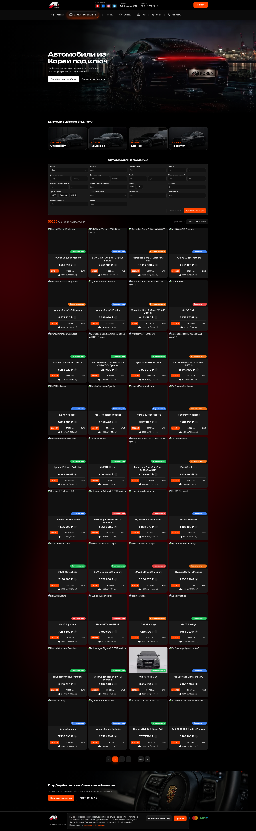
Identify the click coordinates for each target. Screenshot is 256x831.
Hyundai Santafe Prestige (108, 310)
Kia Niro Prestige (67, 729)
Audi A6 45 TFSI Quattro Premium (188, 729)
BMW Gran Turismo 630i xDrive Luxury (107, 259)
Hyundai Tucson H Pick (107, 624)
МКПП (73, 195)
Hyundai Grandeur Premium (67, 676)
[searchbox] (147, 170)
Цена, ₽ (171, 166)
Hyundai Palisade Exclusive (67, 467)
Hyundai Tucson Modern (148, 414)
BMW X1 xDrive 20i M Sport (148, 571)
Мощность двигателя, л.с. (60, 183)
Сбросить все (175, 210)
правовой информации (94, 825)
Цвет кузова (133, 192)
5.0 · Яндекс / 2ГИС (128, 6)
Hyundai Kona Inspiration (148, 519)
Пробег (131, 175)
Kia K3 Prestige (188, 624)
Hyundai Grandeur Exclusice (67, 362)
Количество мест (57, 200)
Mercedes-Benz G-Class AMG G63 (148, 259)
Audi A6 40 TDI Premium (189, 257)
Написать (201, 4)
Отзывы (127, 14)
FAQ (143, 14)
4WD (139, 187)
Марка (52, 166)
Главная (60, 14)
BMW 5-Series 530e (67, 571)
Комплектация (134, 166)
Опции (92, 200)
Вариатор (63, 195)
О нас (158, 14)
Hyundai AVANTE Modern (148, 362)
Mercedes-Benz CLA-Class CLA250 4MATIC (148, 469)
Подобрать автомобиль (63, 79)
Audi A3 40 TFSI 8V (148, 676)
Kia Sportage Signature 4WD (188, 676)
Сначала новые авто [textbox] (196, 222)
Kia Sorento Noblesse (189, 414)
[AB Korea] (53, 5)
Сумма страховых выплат (99, 183)
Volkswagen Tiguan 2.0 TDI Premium (108, 678)
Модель (93, 166)
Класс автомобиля (97, 192)
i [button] (115, 265)
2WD (132, 187)
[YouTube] (97, 6)
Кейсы (110, 14)
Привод (132, 183)
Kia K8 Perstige (148, 624)
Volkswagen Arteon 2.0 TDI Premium (107, 521)
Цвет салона (173, 192)
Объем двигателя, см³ (176, 175)
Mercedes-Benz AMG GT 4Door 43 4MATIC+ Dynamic (108, 364)
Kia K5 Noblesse (108, 467)
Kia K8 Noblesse (67, 414)
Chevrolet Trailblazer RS (67, 519)
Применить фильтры (195, 210)
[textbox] (107, 170)
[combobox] (108, 170)
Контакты (176, 14)
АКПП (54, 195)
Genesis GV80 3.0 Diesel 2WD (148, 729)
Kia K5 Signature (67, 624)
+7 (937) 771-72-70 (149, 6)
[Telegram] (114, 6)
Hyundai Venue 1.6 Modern (67, 257)
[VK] (103, 6)
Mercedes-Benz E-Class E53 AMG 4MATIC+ (148, 312)
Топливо (171, 183)
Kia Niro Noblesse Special (108, 414)
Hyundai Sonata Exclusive (108, 729)
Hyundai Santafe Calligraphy (67, 310)
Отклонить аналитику (159, 818)
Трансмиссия (55, 192)
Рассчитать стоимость (95, 79)
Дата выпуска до (96, 175)
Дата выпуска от (56, 175)
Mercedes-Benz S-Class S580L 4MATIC (189, 364)
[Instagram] (108, 6)
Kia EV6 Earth (188, 310)
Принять (180, 818)
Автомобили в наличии (85, 14)
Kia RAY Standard (188, 519)
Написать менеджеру (61, 798)
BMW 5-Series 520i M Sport (108, 571)
